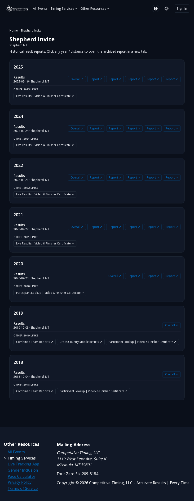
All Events (40, 8)
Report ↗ (96, 79)
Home (13, 30)
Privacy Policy (19, 482)
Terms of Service (23, 488)
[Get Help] (155, 8)
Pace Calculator (21, 476)
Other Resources (93, 8)
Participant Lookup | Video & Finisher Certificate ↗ (50, 293)
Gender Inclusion (23, 470)
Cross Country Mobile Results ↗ (81, 342)
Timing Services (62, 8)
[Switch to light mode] (166, 8)
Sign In (182, 8)
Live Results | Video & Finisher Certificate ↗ (45, 96)
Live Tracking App (23, 464)
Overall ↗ (77, 79)
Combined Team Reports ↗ (34, 342)
